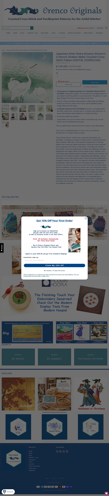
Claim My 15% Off (54, 265)
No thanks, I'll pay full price (54, 270)
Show (2, 248)
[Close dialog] (86, 218)
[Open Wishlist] (106, 493)
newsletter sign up (31, 257)
